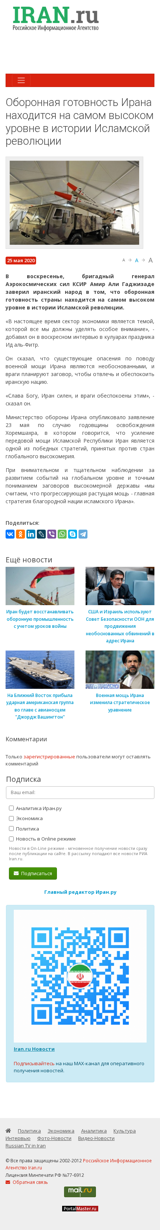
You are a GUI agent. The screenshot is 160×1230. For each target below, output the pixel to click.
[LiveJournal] (41, 534)
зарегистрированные (49, 756)
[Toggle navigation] (21, 80)
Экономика (29, 818)
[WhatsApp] (62, 534)
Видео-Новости (96, 1138)
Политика (27, 828)
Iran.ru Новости (34, 1049)
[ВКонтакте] (10, 534)
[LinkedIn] (30, 534)
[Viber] (51, 534)
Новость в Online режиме (45, 838)
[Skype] (72, 534)
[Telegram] (83, 534)
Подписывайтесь (34, 1063)
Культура (124, 1130)
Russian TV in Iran (26, 1145)
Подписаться (36, 873)
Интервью (18, 1138)
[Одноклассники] (20, 534)
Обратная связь (30, 1182)
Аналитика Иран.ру (38, 808)
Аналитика (94, 1130)
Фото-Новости (54, 1138)
